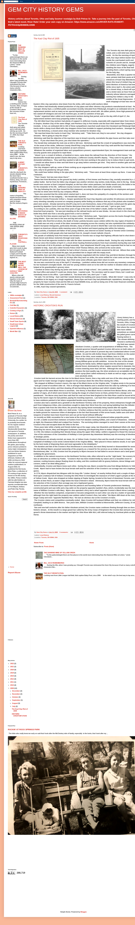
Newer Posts (39, 543)
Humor (12, 313)
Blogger (83, 912)
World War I (14, 331)
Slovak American (55, 295)
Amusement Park (16, 298)
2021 (12, 666)
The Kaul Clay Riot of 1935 (46, 38)
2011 (12, 682)
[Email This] (75, 292)
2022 (12, 663)
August (15, 703)
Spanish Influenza (16, 328)
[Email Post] (70, 292)
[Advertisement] (18, 365)
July (14, 706)
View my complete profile (17, 492)
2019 (12, 673)
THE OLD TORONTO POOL (54, 573)
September (16, 700)
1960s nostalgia (16, 295)
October (15, 697)
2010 (12, 685)
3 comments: (64, 532)
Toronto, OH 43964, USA (49, 297)
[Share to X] (78, 292)
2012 (12, 679)
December (16, 691)
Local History (44, 295)
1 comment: (64, 292)
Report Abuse (14, 572)
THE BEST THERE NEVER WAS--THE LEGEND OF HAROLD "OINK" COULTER (18, 267)
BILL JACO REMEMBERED (54, 563)
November (16, 694)
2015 (12, 676)
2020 (12, 670)
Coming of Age (15, 310)
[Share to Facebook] (80, 292)
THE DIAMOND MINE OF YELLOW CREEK (59, 552)
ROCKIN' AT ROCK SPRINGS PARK (24, 729)
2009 (12, 688)
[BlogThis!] (76, 292)
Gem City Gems (15, 410)
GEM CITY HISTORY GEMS (46, 9)
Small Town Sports (17, 321)
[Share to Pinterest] (82, 292)
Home (91, 543)
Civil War (13, 305)
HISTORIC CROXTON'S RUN (48, 305)
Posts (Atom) (49, 546)
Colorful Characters (17, 308)
